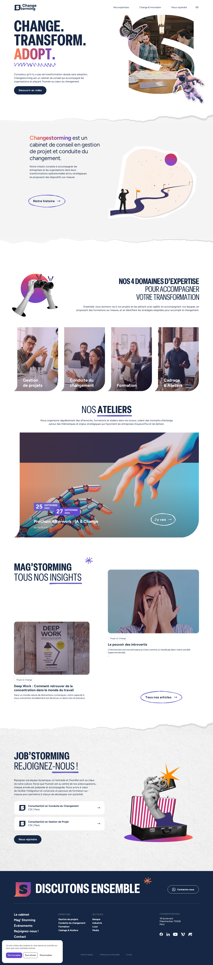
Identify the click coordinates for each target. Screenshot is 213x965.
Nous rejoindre (179, 7)
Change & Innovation (150, 7)
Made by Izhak (21, 960)
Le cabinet (21, 914)
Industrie (97, 923)
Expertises (64, 914)
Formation (63, 926)
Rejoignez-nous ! (26, 931)
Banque (96, 919)
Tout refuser (30, 955)
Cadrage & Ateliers (68, 930)
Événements (23, 926)
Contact (20, 937)
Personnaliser (46, 955)
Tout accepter (14, 955)
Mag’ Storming (24, 920)
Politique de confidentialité (109, 955)
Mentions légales (87, 955)
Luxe (95, 926)
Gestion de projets (68, 919)
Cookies (129, 955)
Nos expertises (121, 7)
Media (95, 930)
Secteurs (97, 914)
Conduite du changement (72, 923)
